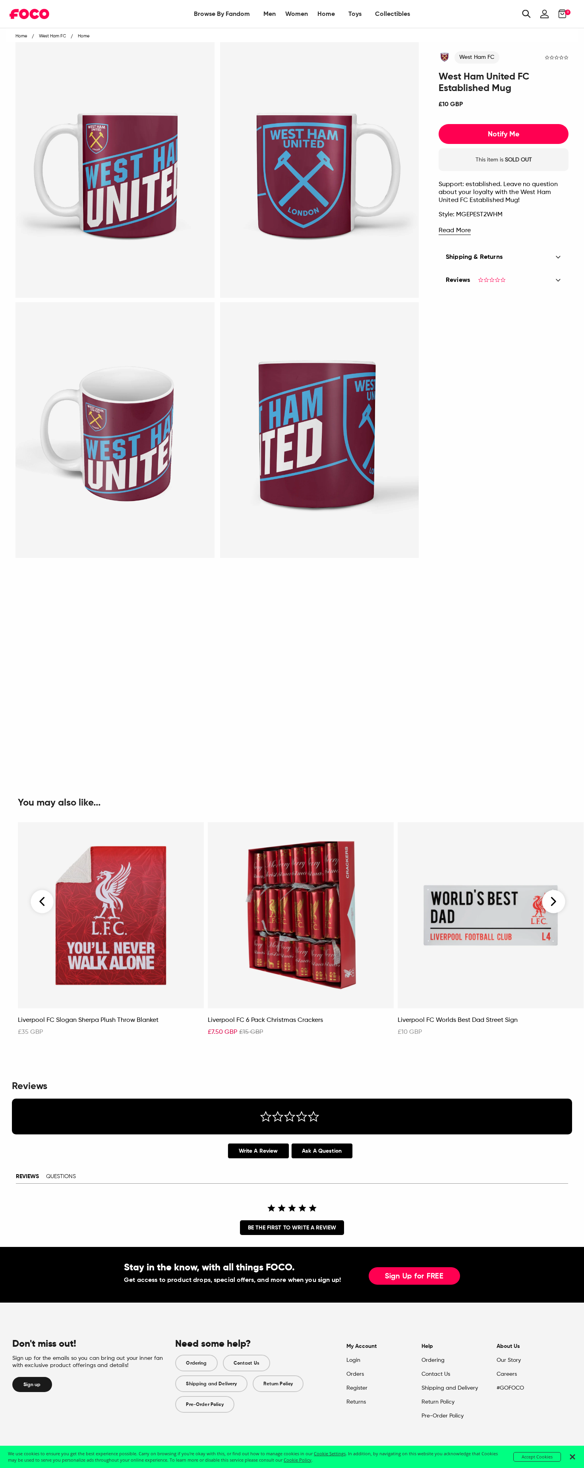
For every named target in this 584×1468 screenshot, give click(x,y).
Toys (355, 13)
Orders (355, 1374)
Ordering (196, 1363)
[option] (111, 933)
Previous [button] (42, 902)
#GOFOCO (510, 1388)
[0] (560, 14)
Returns (356, 1402)
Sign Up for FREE (414, 1276)
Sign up (32, 1384)
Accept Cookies (537, 1457)
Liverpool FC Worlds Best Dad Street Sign (458, 1020)
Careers (507, 1374)
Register (356, 1388)
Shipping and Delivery (211, 1383)
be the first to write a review (292, 1227)
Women (296, 13)
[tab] (258, 1151)
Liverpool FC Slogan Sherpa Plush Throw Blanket (88, 1020)
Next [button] (554, 902)
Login (353, 1360)
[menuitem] (222, 14)
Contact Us (246, 1363)
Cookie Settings (330, 1453)
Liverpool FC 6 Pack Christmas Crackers (265, 1020)
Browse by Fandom (222, 13)
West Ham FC (477, 57)
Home (326, 13)
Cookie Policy (297, 1460)
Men (269, 13)
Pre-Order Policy (204, 1404)
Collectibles (392, 13)
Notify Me (503, 134)
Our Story (509, 1360)
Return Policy (278, 1383)
